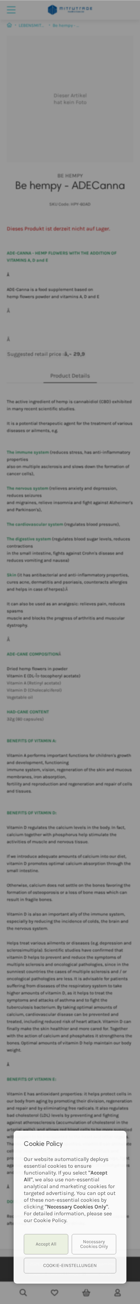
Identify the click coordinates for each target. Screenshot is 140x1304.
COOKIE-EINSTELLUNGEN (70, 1265)
